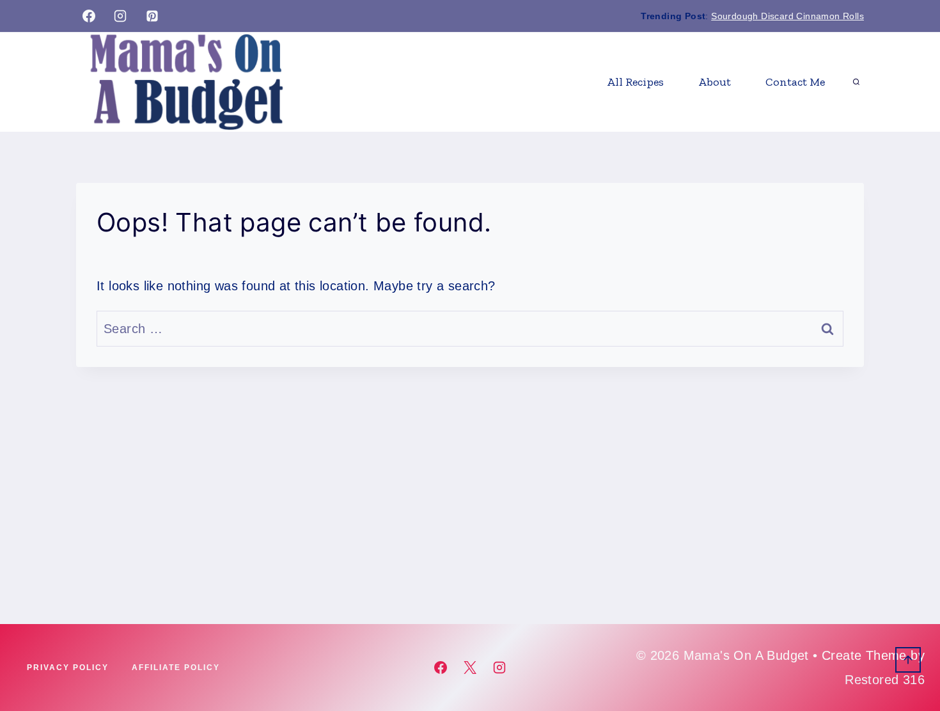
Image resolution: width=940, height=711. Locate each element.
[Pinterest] (152, 16)
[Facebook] (89, 16)
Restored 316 (885, 680)
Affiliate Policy (176, 667)
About (714, 82)
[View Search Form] (856, 82)
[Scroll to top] (908, 660)
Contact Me (795, 82)
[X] (470, 667)
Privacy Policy (68, 667)
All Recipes (635, 82)
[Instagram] (120, 16)
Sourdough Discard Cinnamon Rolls (787, 16)
